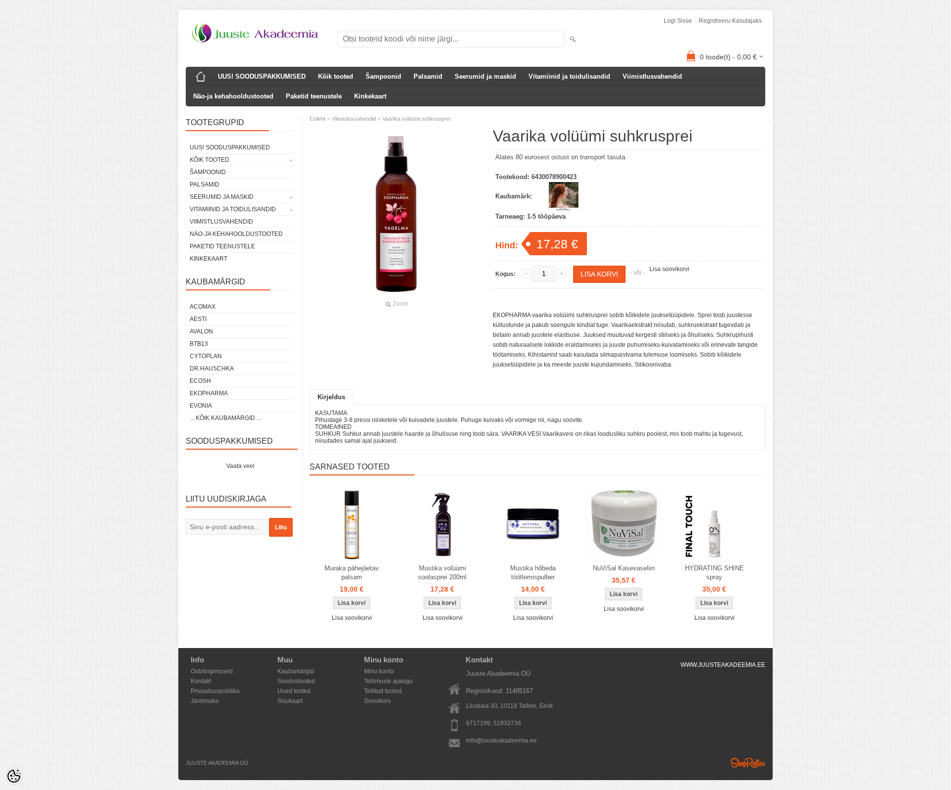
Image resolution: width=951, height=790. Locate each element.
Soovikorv (377, 700)
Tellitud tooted (383, 691)
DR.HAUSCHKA (212, 368)
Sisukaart (290, 700)
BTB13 (199, 343)
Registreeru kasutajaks (730, 20)
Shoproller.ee (748, 763)
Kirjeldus (331, 397)
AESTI (198, 319)
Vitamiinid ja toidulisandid (569, 76)
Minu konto (379, 671)
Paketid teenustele (314, 96)
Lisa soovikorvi (669, 269)
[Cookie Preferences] (14, 776)
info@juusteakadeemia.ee (501, 740)
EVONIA (201, 405)
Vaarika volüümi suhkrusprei (416, 119)
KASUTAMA (331, 413)
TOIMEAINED (333, 426)
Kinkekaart (370, 96)
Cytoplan (206, 356)
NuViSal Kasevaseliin (624, 568)
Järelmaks (204, 700)
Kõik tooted (335, 76)
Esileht (317, 119)
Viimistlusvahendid (652, 76)
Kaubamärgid (295, 671)
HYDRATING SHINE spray (714, 572)
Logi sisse (678, 20)
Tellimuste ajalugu (388, 681)
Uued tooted (294, 691)
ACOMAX (202, 306)
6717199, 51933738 (493, 723)
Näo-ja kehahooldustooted (233, 96)
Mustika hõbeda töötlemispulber (533, 572)
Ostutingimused (212, 671)
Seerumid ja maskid (485, 76)
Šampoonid (383, 76)
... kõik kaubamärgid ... (225, 418)
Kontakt (201, 681)
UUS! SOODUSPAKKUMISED (262, 76)
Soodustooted (296, 681)
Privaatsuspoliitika (215, 691)
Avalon (201, 331)
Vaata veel (240, 466)
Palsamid (428, 76)
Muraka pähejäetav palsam (351, 572)
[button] (537, 413)
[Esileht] (201, 77)
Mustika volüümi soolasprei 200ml (442, 572)
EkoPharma (209, 393)
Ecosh (200, 380)
